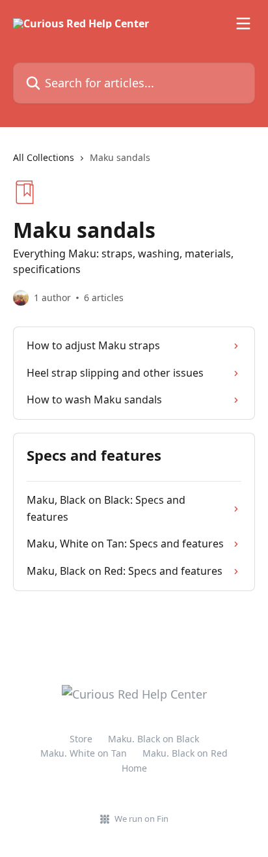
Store (81, 739)
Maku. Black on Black (153, 739)
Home (134, 768)
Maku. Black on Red (185, 753)
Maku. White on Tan (83, 753)
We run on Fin (141, 818)
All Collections (43, 157)
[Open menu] (243, 23)
